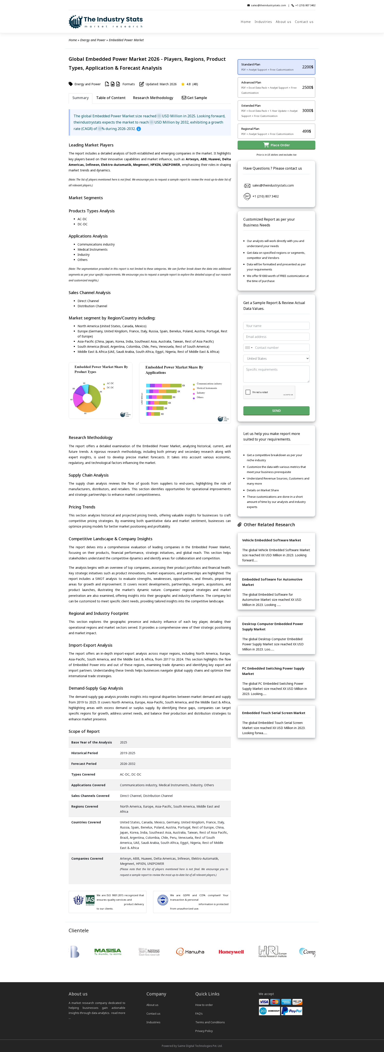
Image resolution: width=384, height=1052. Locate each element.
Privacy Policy (204, 1031)
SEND (276, 410)
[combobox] (249, 347)
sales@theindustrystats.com (268, 5)
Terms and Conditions (210, 1022)
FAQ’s (199, 1013)
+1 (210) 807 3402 (305, 5)
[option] (89, 952)
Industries (263, 22)
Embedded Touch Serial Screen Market (273, 713)
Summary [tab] (80, 97)
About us (283, 22)
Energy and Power (93, 40)
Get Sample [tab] (196, 97)
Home (246, 22)
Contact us (304, 22)
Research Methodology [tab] (153, 97)
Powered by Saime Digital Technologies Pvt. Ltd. (192, 1046)
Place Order (279, 145)
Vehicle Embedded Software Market (271, 540)
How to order (204, 1005)
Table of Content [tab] (111, 97)
